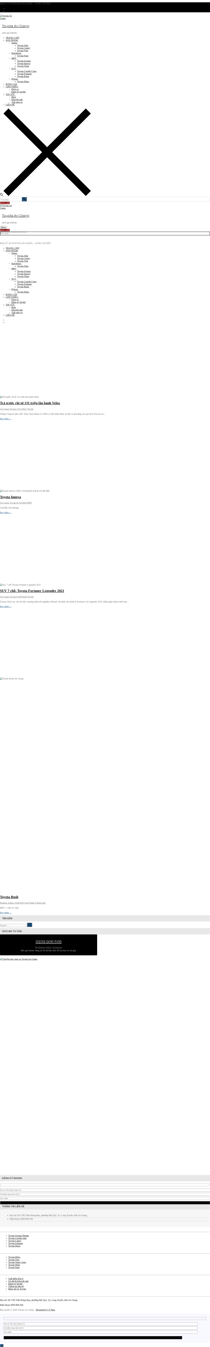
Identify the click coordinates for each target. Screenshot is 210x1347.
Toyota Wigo (14, 1265)
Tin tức (30, 409)
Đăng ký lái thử (15, 1284)
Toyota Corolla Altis (17, 1238)
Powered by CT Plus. (45, 1310)
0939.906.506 (49, 941)
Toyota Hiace (14, 1246)
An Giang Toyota (8, 409)
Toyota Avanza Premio (18, 1235)
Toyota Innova (10, 497)
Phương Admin (7, 903)
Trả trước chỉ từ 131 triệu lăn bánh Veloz (30, 403)
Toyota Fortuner (15, 1243)
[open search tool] (45, 195)
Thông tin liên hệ (16, 1286)
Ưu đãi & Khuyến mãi (18, 1281)
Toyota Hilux (14, 1257)
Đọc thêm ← (6, 419)
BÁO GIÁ (5, 203)
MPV (29, 503)
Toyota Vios (13, 1259)
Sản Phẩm (29, 903)
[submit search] (24, 199)
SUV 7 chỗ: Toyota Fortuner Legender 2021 (32, 591)
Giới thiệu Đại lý (15, 1278)
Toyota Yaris (14, 1267)
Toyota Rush (9, 897)
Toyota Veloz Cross (17, 1262)
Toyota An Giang (15, 25)
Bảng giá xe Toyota (17, 1289)
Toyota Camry (14, 1241)
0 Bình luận (40, 903)
